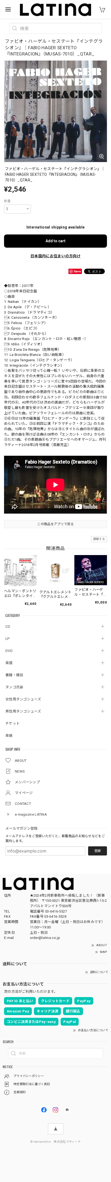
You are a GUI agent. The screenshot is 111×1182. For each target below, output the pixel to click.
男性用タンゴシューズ (23, 711)
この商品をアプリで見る (55, 524)
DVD (9, 651)
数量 (7, 201)
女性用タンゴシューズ (23, 699)
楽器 (9, 736)
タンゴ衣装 (14, 687)
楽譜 (9, 663)
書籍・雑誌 (14, 675)
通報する (99, 539)
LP (7, 639)
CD (8, 627)
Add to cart (55, 241)
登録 (97, 851)
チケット (12, 723)
